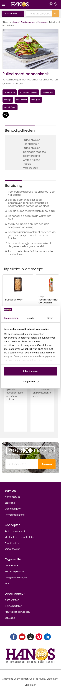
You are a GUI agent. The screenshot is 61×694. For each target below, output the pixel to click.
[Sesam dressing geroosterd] (51, 284)
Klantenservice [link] (12, 496)
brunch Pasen (10, 107)
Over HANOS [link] (11, 565)
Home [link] (16, 22)
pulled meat (21, 99)
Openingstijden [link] (13, 508)
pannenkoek (9, 92)
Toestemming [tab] (11, 318)
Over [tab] (50, 318)
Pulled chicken (14, 299)
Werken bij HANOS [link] (14, 571)
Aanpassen (29, 381)
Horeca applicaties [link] (15, 514)
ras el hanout (47, 92)
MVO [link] (7, 583)
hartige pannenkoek (28, 92)
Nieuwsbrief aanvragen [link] (17, 611)
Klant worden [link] (12, 599)
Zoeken (47, 464)
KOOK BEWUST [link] (12, 549)
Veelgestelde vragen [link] (16, 577)
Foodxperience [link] (28, 22)
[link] (24, 4)
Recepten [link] (42, 22)
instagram (35, 99)
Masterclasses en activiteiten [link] (20, 537)
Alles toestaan (30, 371)
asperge (7, 99)
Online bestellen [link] (13, 606)
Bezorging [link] (10, 502)
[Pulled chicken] (17, 284)
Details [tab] (30, 318)
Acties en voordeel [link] (15, 531)
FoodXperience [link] (13, 543)
